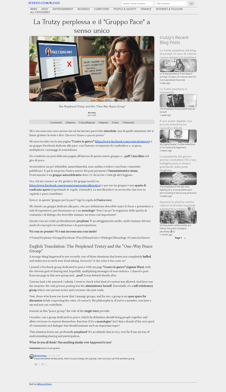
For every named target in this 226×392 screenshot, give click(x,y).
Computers (101, 9)
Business (84, 9)
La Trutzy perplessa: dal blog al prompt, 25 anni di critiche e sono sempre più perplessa (178, 54)
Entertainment (63, 9)
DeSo (44, 9)
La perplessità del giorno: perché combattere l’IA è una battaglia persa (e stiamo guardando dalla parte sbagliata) (178, 163)
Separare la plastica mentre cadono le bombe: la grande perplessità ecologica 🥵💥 (177, 205)
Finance (146, 9)
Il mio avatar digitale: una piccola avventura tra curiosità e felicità (176, 124)
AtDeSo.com (38, 3)
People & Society (125, 9)
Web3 (33, 9)
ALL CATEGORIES (40, 12)
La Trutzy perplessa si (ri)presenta (173, 90)
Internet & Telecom (169, 9)
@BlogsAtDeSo (44, 384)
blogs (55, 3)
